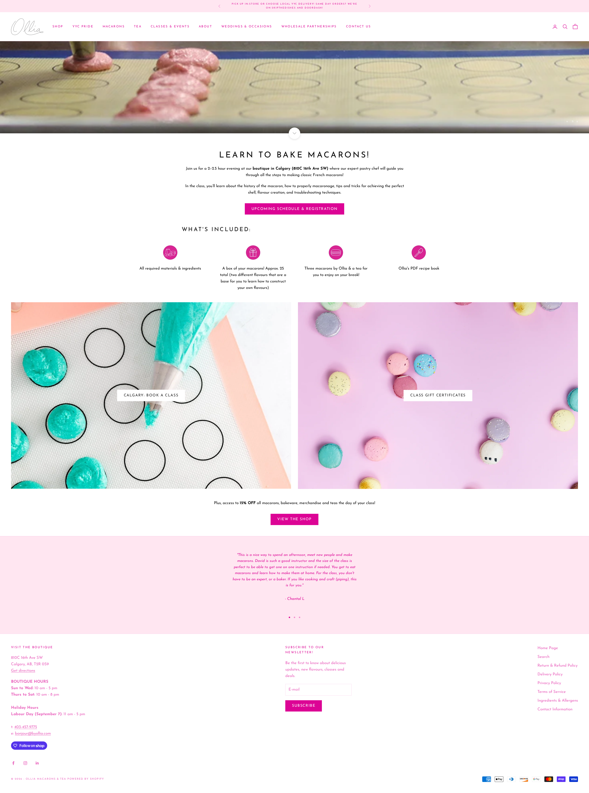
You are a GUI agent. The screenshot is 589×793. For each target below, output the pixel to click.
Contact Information (554, 709)
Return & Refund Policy (557, 666)
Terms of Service (551, 692)
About (205, 26)
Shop (57, 26)
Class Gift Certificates (438, 395)
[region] (294, 87)
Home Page (547, 648)
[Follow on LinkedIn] (37, 763)
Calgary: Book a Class (151, 395)
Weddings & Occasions (246, 26)
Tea (137, 26)
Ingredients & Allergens (557, 701)
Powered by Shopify (85, 779)
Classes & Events (170, 26)
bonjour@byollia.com (33, 733)
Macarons (114, 26)
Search (543, 657)
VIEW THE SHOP (294, 519)
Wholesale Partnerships (309, 26)
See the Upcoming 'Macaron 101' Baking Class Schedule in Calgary (294, 6)
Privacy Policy (549, 683)
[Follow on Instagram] (25, 763)
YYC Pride (82, 26)
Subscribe (303, 706)
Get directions (23, 671)
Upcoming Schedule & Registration (294, 209)
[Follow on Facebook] (13, 763)
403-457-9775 (25, 727)
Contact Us (358, 26)
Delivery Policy (550, 674)
